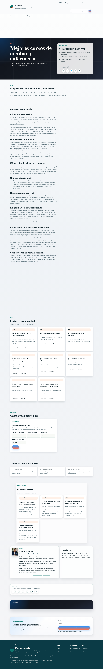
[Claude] (79, 71)
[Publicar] (13, 591)
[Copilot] (71, 71)
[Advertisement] (51, 27)
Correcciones (46, 575)
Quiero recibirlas (74, 627)
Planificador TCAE (75, 650)
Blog (66, 3)
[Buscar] (89, 11)
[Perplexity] (67, 71)
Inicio (60, 3)
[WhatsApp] (25, 591)
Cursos (88, 3)
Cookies (85, 652)
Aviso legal (85, 648)
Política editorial (37, 575)
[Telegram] (28, 591)
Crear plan (15, 447)
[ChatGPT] (63, 71)
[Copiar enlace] (36, 591)
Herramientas (78, 7)
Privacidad (79, 631)
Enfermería (73, 3)
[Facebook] (17, 591)
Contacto (87, 7)
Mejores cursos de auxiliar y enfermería (25, 16)
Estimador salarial (75, 648)
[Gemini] (75, 71)
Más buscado (61, 654)
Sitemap (85, 654)
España (82, 3)
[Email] (32, 591)
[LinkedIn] (21, 591)
